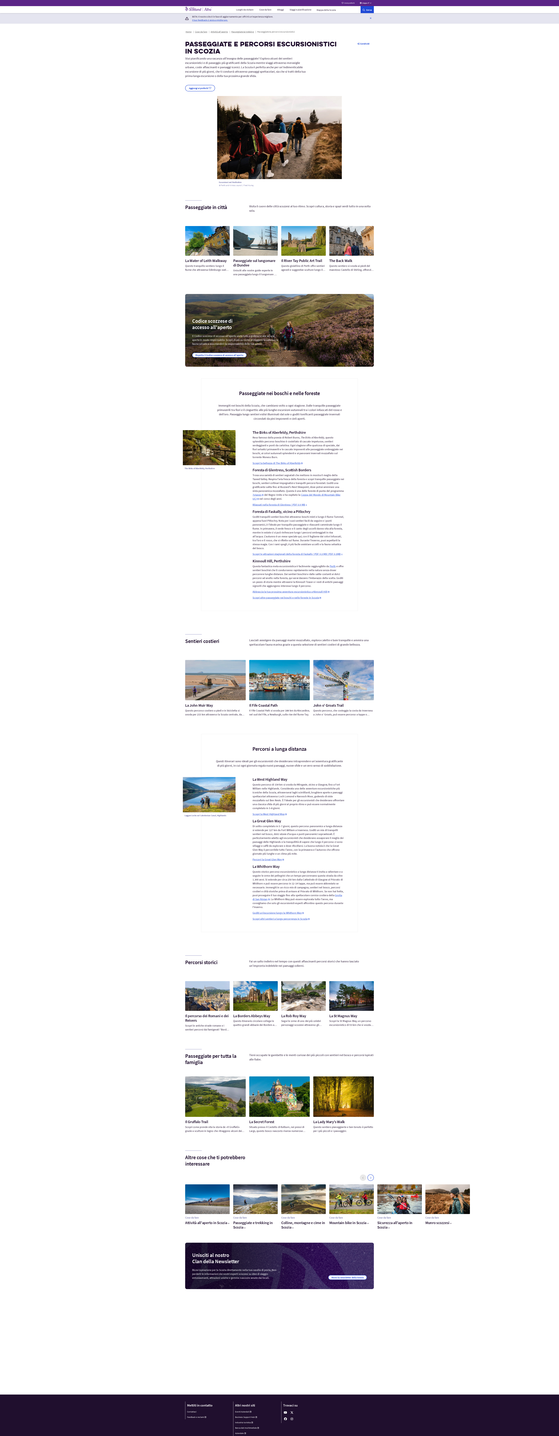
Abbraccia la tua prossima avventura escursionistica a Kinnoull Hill (290, 591)
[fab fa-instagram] (292, 1419)
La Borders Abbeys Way (251, 1015)
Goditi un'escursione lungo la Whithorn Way (277, 913)
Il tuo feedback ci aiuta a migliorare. (210, 20)
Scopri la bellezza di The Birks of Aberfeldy (276, 463)
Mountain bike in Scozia (347, 1222)
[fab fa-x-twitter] (292, 1412)
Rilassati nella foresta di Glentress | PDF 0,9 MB (279, 504)
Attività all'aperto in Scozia (206, 1222)
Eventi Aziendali (242, 1411)
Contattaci (191, 1411)
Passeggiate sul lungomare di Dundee (254, 263)
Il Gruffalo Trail (196, 1121)
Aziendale (239, 1433)
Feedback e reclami (195, 1417)
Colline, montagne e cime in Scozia (303, 1225)
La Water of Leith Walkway (206, 260)
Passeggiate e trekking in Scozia (253, 1225)
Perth (333, 566)
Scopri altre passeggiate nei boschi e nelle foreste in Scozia (286, 597)
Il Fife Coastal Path (263, 705)
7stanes (257, 494)
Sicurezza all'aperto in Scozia (394, 1225)
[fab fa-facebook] (285, 1419)
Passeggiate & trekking (242, 31)
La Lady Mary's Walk (329, 1121)
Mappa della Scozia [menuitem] (326, 9)
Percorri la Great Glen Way (267, 859)
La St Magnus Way (343, 1015)
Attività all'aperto (219, 31)
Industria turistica (243, 1422)
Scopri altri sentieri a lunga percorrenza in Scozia (280, 918)
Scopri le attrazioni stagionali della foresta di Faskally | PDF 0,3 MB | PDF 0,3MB (297, 554)
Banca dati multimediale (246, 1428)
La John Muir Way (199, 705)
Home (189, 31)
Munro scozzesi (437, 1222)
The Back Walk (340, 260)
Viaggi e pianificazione (300, 9)
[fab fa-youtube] (285, 1412)
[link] (367, 9)
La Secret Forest (261, 1121)
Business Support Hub (245, 1417)
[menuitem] (244, 9)
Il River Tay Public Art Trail (301, 260)
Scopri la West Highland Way (269, 814)
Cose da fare (265, 9)
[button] (370, 18)
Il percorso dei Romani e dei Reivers (207, 1018)
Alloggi (280, 9)
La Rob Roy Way (293, 1015)
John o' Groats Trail (328, 705)
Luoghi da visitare (244, 9)
